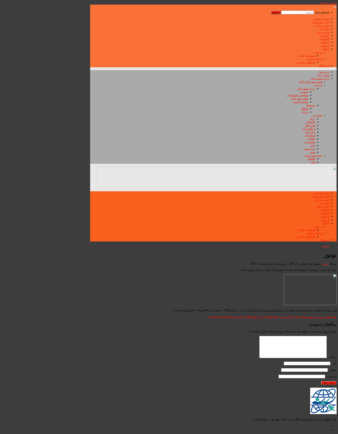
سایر (312, 162)
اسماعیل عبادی (306, 55)
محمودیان (309, 142)
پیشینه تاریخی (300, 101)
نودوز (312, 152)
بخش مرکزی (322, 25)
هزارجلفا (310, 125)
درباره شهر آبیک (306, 88)
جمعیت (304, 91)
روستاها (310, 105)
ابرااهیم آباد (309, 128)
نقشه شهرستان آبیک (311, 81)
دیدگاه (332, 357)
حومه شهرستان (313, 155)
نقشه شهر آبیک (299, 98)
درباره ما (324, 71)
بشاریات (325, 28)
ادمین (325, 263)
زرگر (312, 118)
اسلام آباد (310, 135)
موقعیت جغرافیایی (297, 95)
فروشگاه (324, 65)
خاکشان (310, 121)
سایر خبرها (323, 32)
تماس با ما (323, 75)
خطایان (311, 138)
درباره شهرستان (320, 78)
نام (334, 363)
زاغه (312, 145)
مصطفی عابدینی (305, 62)
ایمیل (332, 369)
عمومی (325, 245)
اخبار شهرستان (321, 22)
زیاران (304, 111)
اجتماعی (325, 35)
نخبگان (326, 48)
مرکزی (318, 85)
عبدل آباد (310, 132)
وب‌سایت (331, 376)
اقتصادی (325, 38)
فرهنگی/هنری (314, 58)
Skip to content (328, 2)
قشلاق (304, 108)
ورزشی (325, 45)
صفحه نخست (322, 18)
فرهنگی (325, 42)
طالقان (311, 158)
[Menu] (335, 7)
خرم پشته (309, 148)
